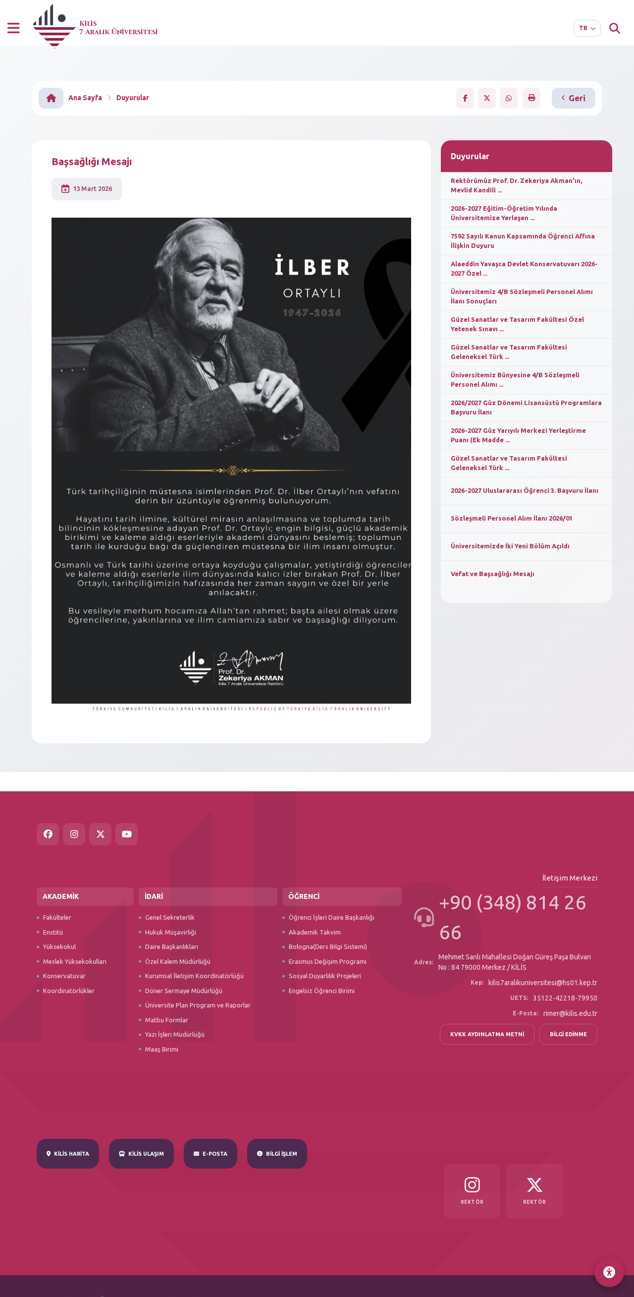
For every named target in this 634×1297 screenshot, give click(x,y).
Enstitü (53, 932)
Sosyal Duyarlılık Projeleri (325, 975)
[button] (13, 28)
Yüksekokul (59, 946)
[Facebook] (48, 834)
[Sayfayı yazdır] (531, 98)
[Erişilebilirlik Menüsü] (609, 1272)
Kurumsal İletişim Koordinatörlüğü (194, 975)
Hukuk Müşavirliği (170, 932)
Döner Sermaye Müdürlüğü (183, 990)
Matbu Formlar (166, 1019)
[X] (100, 834)
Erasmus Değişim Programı (328, 961)
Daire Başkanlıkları (171, 946)
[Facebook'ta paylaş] (465, 98)
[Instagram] (74, 834)
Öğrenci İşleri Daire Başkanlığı (331, 917)
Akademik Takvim (315, 932)
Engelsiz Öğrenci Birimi (322, 990)
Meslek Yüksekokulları (74, 961)
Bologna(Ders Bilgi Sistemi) (328, 946)
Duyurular (132, 98)
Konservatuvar (64, 975)
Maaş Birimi (161, 1049)
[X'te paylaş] (487, 98)
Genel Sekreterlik (170, 917)
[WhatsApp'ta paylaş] (509, 98)
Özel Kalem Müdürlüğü (178, 961)
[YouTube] (126, 834)
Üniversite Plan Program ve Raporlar (198, 1005)
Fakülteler (57, 917)
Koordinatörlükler (69, 990)
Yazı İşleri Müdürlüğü (175, 1034)
